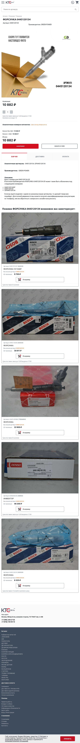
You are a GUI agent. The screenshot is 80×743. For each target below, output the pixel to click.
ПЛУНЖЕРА (4, 662)
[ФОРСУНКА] (40, 315)
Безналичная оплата (8, 693)
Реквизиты (4, 723)
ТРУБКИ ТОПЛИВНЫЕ (8, 673)
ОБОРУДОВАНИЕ (6, 660)
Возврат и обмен (6, 704)
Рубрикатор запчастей (8, 634)
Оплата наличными (7, 695)
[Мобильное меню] (2, 2)
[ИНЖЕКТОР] (40, 468)
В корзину (20, 146)
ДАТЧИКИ (4, 643)
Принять (67, 739)
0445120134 (34, 124)
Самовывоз (5, 686)
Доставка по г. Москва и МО (10, 688)
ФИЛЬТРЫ (4, 677)
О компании (5, 719)
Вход (3, 712)
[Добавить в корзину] (19, 279)
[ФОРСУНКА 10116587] (40, 238)
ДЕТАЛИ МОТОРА (7, 645)
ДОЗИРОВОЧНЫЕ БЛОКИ (9, 647)
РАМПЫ (3, 667)
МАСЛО (3, 656)
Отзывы (4, 721)
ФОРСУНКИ (5, 680)
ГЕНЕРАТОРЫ (5, 641)
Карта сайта (5, 710)
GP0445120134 (42, 124)
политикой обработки (13, 739)
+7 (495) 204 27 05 (72, 2)
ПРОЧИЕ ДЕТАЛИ (6, 665)
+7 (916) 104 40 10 (8, 622)
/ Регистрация (9, 712)
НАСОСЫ (4, 658)
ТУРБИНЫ (4, 675)
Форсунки (12, 16)
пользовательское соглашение (16, 741)
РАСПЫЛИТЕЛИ (6, 669)
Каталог (5, 16)
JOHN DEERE (5, 637)
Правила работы (6, 702)
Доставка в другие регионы (10, 691)
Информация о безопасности (10, 708)
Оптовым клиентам (7, 706)
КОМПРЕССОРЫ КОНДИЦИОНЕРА (12, 654)
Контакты (4, 725)
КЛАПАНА (4, 649)
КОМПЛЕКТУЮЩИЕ (7, 652)
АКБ (2, 639)
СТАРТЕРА (4, 671)
